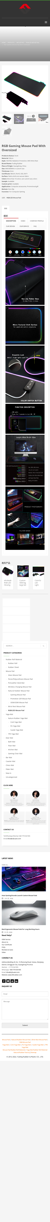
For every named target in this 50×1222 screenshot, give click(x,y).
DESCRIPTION (11, 221)
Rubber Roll (12, 663)
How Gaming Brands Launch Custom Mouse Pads (19, 895)
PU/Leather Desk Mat (16, 683)
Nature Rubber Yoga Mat (18, 718)
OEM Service (6, 939)
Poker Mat (10, 769)
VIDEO (23, 221)
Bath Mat (11, 742)
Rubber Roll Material (14, 659)
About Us (5, 942)
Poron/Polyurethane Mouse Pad (20, 679)
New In (8, 773)
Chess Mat (10, 765)
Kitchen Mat (13, 749)
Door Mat (9, 738)
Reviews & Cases (7, 950)
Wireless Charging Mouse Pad (19, 687)
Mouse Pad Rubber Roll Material (14, 1050)
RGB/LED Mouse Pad (14, 198)
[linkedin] (16, 981)
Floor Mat (11, 746)
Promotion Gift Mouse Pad (20, 699)
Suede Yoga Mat (16, 730)
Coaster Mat (10, 761)
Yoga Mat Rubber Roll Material (36, 1050)
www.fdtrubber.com (15, 975)
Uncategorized (11, 777)
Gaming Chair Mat (15, 753)
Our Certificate (7, 945)
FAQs (3, 947)
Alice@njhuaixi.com (14, 839)
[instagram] (8, 981)
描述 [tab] (5, 208)
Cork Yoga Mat (16, 722)
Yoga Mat (9, 714)
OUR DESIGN (10, 226)
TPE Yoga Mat (13, 734)
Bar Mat (9, 757)
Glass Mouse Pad (14, 675)
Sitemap (33, 1052)
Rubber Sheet (13, 667)
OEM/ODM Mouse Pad (19, 702)
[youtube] (12, 981)
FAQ (35, 226)
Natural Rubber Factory (22, 1052)
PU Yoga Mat (15, 726)
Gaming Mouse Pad (18, 695)
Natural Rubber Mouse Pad (18, 691)
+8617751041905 (15, 970)
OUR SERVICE (24, 226)
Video (4, 952)
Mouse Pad (10, 671)
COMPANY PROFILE (37, 221)
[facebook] (4, 981)
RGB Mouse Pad (25, 1042)
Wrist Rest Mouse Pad (16, 706)
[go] (43, 645)
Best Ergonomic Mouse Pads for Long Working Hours (20, 929)
